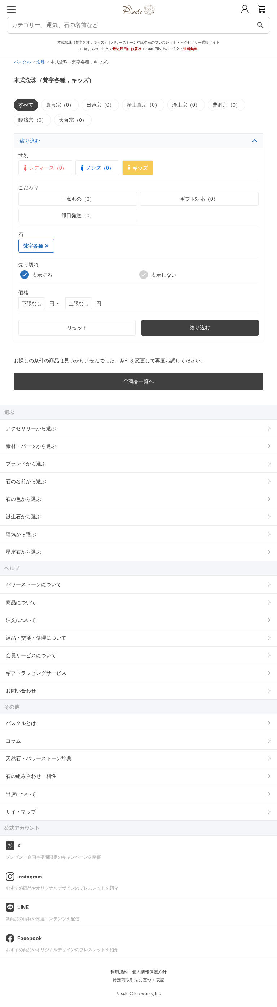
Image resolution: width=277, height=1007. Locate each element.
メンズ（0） (100, 168)
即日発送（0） (77, 215)
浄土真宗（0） (143, 105)
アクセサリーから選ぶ (31, 428)
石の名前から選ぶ (26, 481)
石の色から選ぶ (23, 499)
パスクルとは (21, 723)
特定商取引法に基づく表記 (138, 980)
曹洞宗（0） (226, 105)
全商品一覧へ (138, 381)
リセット (77, 327)
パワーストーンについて (33, 584)
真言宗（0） (60, 105)
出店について (21, 794)
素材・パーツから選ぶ (31, 446)
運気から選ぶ (21, 534)
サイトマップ (21, 812)
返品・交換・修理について (36, 638)
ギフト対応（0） (199, 199)
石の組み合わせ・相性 (31, 776)
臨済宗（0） (32, 120)
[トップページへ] (139, 17)
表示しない (163, 275)
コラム (13, 741)
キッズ (140, 168)
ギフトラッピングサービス (36, 673)
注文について (21, 620)
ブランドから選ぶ (26, 464)
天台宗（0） (73, 120)
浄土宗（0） (186, 105)
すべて (26, 105)
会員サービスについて (31, 655)
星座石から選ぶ (23, 552)
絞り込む (30, 141)
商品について (21, 602)
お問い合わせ (21, 691)
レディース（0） (48, 168)
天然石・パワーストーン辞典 (38, 758)
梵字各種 (33, 246)
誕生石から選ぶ (23, 517)
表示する (42, 275)
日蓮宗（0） (100, 105)
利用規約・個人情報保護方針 (138, 972)
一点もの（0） (77, 199)
